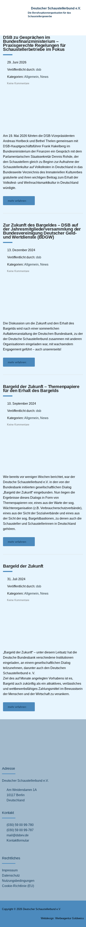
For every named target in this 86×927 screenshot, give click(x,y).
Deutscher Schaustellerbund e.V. (56, 8)
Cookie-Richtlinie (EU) (18, 886)
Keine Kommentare (18, 83)
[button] (75, 29)
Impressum (10, 870)
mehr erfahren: (17, 200)
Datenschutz (11, 875)
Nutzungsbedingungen (18, 880)
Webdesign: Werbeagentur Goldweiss (62, 918)
